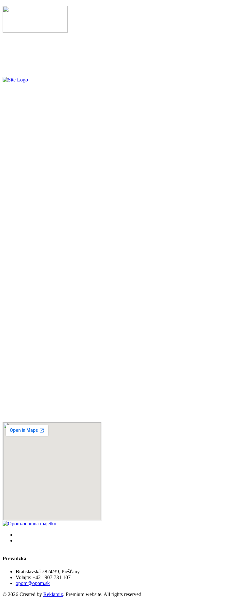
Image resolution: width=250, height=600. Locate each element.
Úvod (21, 42)
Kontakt (24, 65)
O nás (22, 59)
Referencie (27, 53)
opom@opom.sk (33, 583)
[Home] (15, 79)
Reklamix (53, 594)
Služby (23, 48)
